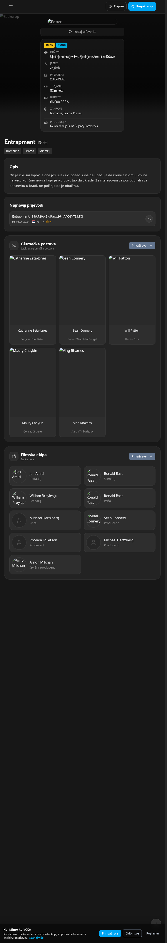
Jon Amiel (37, 473)
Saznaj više (36, 938)
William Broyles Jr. (43, 495)
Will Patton (132, 330)
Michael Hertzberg (44, 518)
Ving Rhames (82, 423)
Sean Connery (82, 330)
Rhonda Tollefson (43, 540)
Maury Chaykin (32, 423)
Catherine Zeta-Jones (32, 330)
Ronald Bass (113, 473)
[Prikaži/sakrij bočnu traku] (11, 6)
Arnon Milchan (41, 562)
